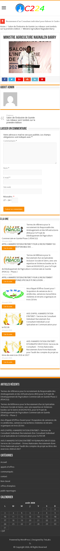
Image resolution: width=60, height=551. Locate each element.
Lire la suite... (9, 248)
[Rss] (30, 543)
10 (5, 517)
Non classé (5, 481)
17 (5, 520)
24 (5, 524)
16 (55, 517)
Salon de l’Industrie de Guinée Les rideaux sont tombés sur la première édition (20, 119)
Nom (6, 168)
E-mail (6, 177)
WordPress (25, 540)
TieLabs (47, 540)
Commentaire (10, 141)
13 (30, 517)
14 (38, 517)
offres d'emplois (8, 486)
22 (47, 520)
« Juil (3, 531)
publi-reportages (8, 491)
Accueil (4, 462)
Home (3, 26)
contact (4, 476)
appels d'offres (7, 467)
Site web (7, 187)
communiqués (7, 472)
